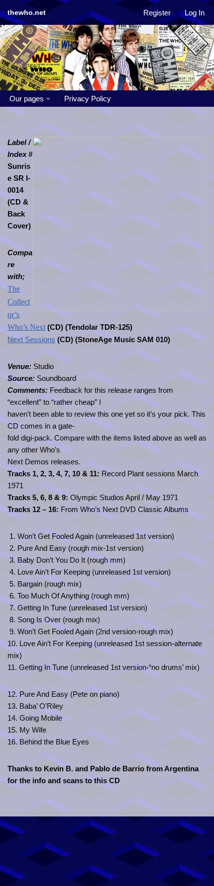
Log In (195, 12)
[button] (48, 99)
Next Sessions (31, 339)
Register (157, 12)
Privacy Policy (87, 98)
